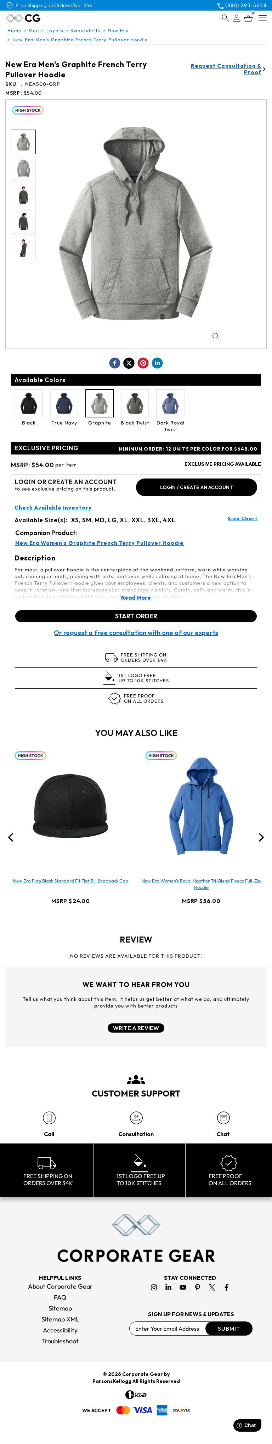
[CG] (38, 18)
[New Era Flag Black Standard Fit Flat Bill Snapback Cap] (71, 806)
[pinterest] (143, 363)
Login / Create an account (196, 487)
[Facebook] (226, 1287)
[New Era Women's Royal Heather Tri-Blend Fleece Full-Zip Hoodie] (201, 806)
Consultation (136, 1133)
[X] (212, 1287)
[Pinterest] (197, 1287)
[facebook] (114, 363)
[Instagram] (154, 1287)
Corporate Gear (142, 1374)
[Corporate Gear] (136, 1238)
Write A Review (136, 1028)
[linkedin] (157, 363)
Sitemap (60, 1308)
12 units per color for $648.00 (188, 449)
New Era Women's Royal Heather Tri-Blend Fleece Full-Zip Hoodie (201, 884)
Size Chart (242, 518)
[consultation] (136, 1117)
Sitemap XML (60, 1319)
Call (49, 1133)
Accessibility (60, 1330)
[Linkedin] (168, 1287)
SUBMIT (229, 1328)
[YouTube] (183, 1287)
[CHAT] (223, 1117)
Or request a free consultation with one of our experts (136, 632)
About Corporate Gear (60, 1286)
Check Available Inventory (53, 508)
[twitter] (129, 363)
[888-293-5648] (49, 1117)
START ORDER (136, 616)
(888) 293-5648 (246, 5)
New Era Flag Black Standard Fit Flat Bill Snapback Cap (70, 881)
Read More (136, 597)
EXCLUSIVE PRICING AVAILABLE (223, 464)
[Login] (236, 18)
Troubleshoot (60, 1341)
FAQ (60, 1297)
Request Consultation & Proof (226, 69)
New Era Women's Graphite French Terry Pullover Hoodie (99, 543)
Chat (223, 1133)
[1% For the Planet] (136, 1394)
